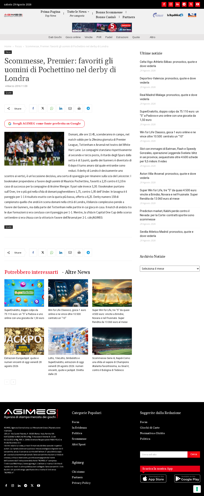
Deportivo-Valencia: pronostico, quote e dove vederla (168, 80)
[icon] (153, 482)
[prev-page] (6, 382)
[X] (190, 4)
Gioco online (73, 37)
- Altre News (76, 272)
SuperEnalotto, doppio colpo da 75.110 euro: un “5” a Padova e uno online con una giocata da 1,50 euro (24, 314)
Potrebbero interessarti (31, 272)
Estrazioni (122, 37)
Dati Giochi (55, 37)
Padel (108, 37)
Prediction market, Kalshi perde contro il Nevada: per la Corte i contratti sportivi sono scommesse (167, 215)
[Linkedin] (177, 4)
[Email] (70, 108)
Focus (18, 46)
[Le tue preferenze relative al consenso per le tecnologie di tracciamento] (197, 489)
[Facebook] (164, 4)
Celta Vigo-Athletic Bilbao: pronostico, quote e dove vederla (168, 64)
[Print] (79, 108)
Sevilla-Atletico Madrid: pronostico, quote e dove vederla (166, 234)
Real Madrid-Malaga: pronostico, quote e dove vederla (168, 97)
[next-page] (13, 382)
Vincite (89, 37)
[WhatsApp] (51, 108)
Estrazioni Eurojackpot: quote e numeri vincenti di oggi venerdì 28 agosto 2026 (23, 362)
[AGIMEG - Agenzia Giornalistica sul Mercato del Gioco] (13, 16)
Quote (136, 37)
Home (7, 46)
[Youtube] (197, 4)
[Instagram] (170, 4)
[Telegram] (184, 4)
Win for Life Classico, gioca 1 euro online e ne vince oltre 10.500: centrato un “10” (67, 314)
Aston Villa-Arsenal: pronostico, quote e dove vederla (168, 175)
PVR (99, 37)
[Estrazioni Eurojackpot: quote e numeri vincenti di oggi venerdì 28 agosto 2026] (24, 341)
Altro (152, 37)
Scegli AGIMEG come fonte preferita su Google (47, 123)
